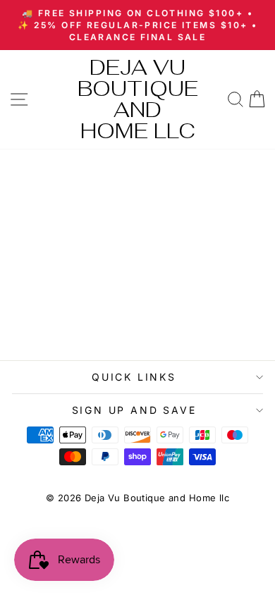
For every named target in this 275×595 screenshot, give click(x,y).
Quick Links (134, 377)
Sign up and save (134, 410)
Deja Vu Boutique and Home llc (138, 99)
